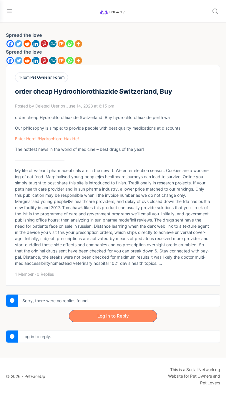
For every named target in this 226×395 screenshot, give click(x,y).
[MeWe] (52, 43)
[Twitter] (18, 43)
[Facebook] (10, 43)
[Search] (215, 11)
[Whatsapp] (70, 43)
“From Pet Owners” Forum (41, 77)
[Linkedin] (35, 43)
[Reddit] (27, 43)
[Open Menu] (9, 10)
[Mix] (61, 43)
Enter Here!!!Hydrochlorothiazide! (47, 138)
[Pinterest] (44, 43)
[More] (78, 43)
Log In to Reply (113, 316)
